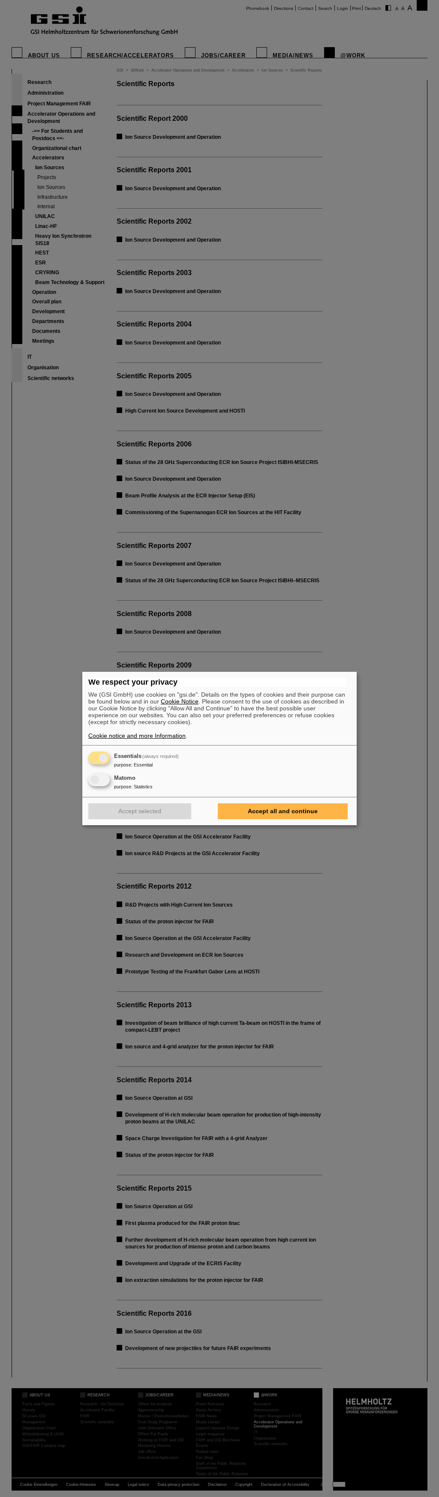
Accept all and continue (283, 811)
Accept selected (139, 811)
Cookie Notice (179, 701)
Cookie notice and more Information (137, 735)
